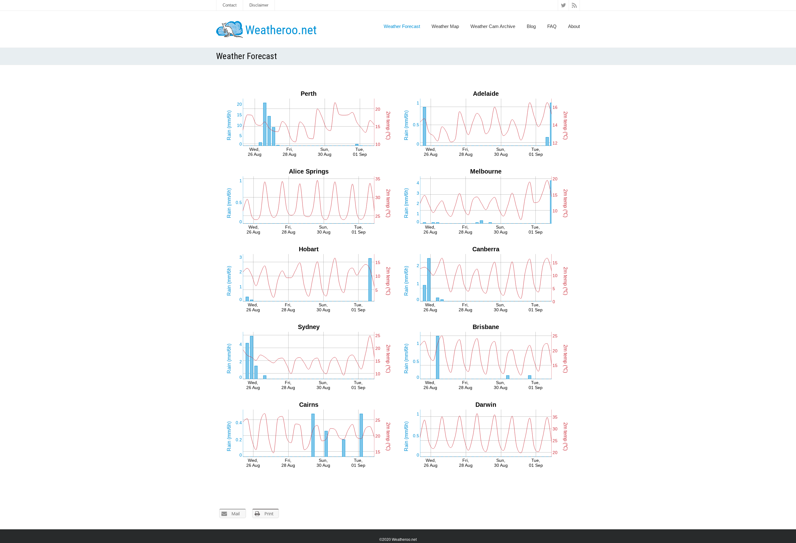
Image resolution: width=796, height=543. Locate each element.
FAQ (552, 26)
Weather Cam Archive (492, 26)
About (574, 26)
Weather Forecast (402, 26)
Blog (531, 26)
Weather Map (445, 26)
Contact (230, 5)
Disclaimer (258, 5)
